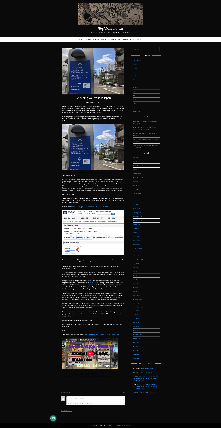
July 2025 (135, 169)
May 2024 (136, 189)
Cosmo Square (94, 283)
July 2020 (135, 315)
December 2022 (137, 216)
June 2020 (136, 319)
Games (135, 80)
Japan (134, 84)
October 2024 (137, 173)
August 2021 (136, 264)
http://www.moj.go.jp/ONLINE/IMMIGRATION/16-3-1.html (89, 207)
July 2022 (135, 232)
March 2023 (136, 209)
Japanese (135, 87)
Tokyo (134, 103)
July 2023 (135, 201)
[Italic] (70, 404)
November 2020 (138, 299)
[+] (92, 403)
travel (134, 107)
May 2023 (136, 205)
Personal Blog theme (124, 425)
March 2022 (136, 236)
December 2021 (137, 248)
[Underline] (73, 404)
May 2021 (136, 275)
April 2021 (136, 279)
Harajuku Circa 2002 (148, 368)
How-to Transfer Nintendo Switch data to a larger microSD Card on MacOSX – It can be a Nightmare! (145, 378)
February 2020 (137, 334)
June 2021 (136, 271)
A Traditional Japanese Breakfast (146, 392)
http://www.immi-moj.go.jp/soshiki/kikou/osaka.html (102, 335)
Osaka (134, 99)
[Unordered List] (80, 404)
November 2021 (138, 252)
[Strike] (75, 404)
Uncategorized (137, 111)
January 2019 (136, 358)
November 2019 (138, 346)
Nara (134, 95)
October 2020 (137, 303)
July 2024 (135, 181)
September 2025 (138, 165)
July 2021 (135, 268)
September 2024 (138, 177)
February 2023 (137, 213)
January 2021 (136, 291)
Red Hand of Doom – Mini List (132, 39)
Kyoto (134, 91)
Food (134, 76)
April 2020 (136, 326)
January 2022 (136, 244)
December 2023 (137, 197)
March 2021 (136, 283)
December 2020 (137, 295)
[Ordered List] (78, 404)
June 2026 (136, 161)
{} (89, 403)
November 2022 (138, 220)
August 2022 (136, 228)
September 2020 (138, 307)
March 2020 (136, 330)
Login (123, 392)
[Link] (87, 404)
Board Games (137, 60)
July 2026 (135, 157)
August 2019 (136, 354)
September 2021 (138, 260)
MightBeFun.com (110, 28)
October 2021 (137, 256)
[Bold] (68, 404)
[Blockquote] (82, 404)
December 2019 (137, 342)
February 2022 (137, 240)
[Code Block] (85, 404)
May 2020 (136, 322)
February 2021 (137, 287)
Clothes (135, 64)
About (81, 39)
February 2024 (137, 193)
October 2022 (137, 224)
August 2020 (136, 311)
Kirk (134, 392)
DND (134, 72)
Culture (135, 68)
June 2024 (136, 185)
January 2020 (136, 338)
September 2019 (138, 350)
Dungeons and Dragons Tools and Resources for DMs (103, 39)
